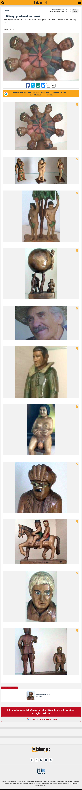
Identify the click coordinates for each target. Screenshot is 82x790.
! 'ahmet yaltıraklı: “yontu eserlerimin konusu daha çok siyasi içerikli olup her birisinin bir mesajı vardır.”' (39, 21)
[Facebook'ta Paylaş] (28, 85)
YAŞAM (6, 10)
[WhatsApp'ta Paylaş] (38, 85)
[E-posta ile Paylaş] (53, 85)
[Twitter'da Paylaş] (33, 85)
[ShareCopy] (48, 85)
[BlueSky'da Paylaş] (43, 85)
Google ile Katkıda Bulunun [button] (43, 719)
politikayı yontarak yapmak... (23, 16)
